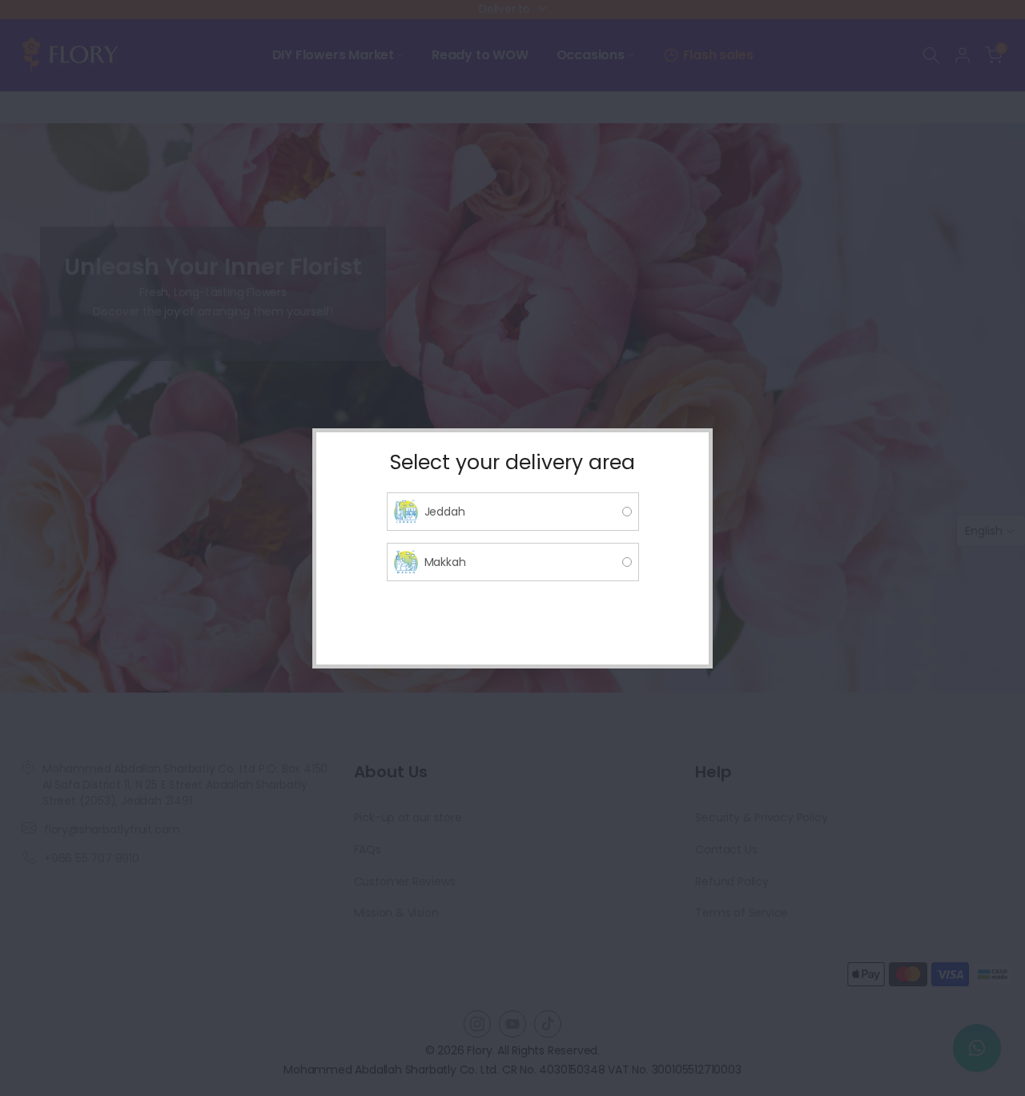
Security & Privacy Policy (761, 817)
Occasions (591, 55)
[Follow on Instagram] (477, 1024)
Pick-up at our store (408, 817)
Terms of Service (741, 913)
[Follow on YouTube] (512, 1024)
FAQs (367, 849)
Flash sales (718, 55)
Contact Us (726, 849)
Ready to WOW (480, 55)
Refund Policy (731, 881)
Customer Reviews (405, 881)
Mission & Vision (396, 913)
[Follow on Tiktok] (547, 1024)
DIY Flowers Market (333, 55)
